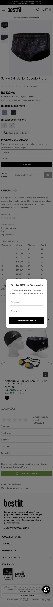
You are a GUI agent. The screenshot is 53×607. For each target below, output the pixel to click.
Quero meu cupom (26, 320)
